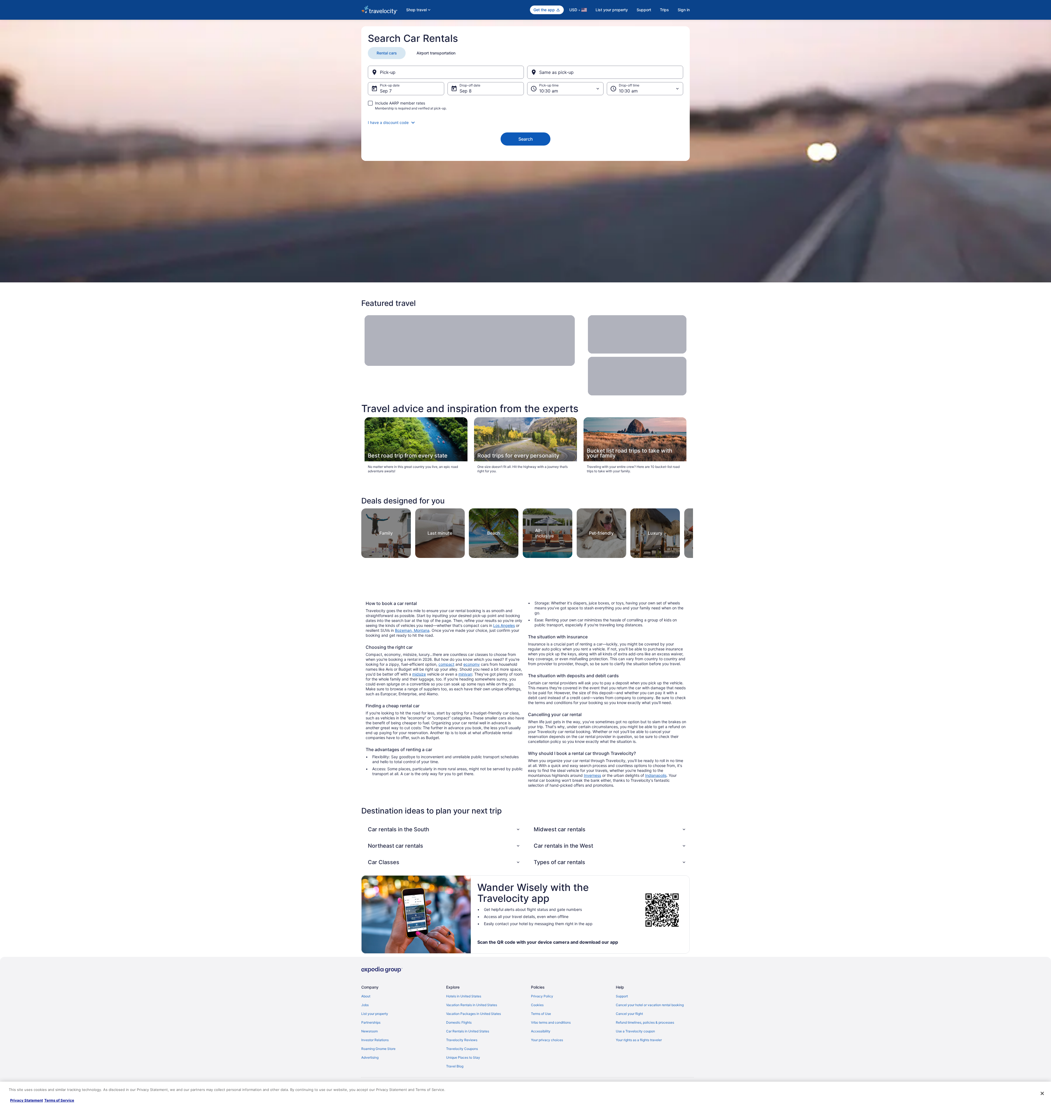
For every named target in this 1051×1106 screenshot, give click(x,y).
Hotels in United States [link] (463, 996)
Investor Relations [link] (375, 1040)
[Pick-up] (446, 72)
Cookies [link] (537, 1005)
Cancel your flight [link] (629, 1014)
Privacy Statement (26, 1100)
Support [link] (622, 996)
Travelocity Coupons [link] (462, 1049)
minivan (465, 674)
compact (446, 664)
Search (525, 139)
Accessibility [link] (540, 1031)
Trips (664, 9)
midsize (419, 674)
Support (644, 9)
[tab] (386, 53)
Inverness (592, 775)
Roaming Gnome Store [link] (378, 1049)
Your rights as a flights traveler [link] (639, 1040)
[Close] (1042, 1093)
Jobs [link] (365, 1005)
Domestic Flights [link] (459, 1022)
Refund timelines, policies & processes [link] (645, 1022)
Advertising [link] (370, 1057)
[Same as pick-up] (605, 72)
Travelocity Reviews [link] (461, 1040)
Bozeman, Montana (412, 630)
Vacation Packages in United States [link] (473, 1014)
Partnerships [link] (370, 1022)
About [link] (365, 996)
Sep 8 (466, 91)
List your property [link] (374, 1014)
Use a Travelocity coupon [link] (635, 1031)
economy (471, 664)
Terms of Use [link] (541, 1014)
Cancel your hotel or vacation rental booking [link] (650, 1005)
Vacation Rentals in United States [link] (471, 1005)
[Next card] (686, 531)
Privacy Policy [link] (542, 996)
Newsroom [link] (369, 1031)
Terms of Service (59, 1100)
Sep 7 (386, 91)
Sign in (684, 9)
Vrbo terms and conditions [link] (551, 1022)
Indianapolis (655, 775)
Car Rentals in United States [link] (467, 1031)
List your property (612, 9)
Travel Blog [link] (454, 1066)
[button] (525, 122)
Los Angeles (504, 625)
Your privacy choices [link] (547, 1040)
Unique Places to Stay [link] (463, 1057)
